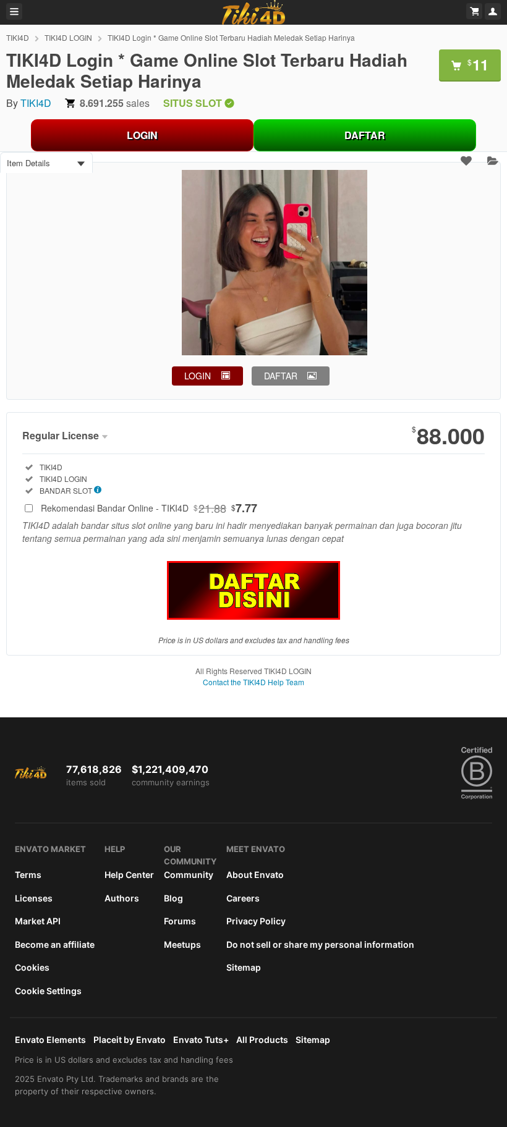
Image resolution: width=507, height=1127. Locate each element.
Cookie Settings (48, 991)
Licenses (34, 898)
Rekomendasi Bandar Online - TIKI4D (149, 507)
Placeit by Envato (129, 1039)
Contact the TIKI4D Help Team (253, 682)
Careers (243, 898)
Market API (38, 921)
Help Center (129, 874)
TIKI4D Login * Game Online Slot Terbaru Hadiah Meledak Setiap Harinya (231, 37)
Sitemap (243, 967)
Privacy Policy (256, 921)
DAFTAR (364, 135)
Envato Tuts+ (201, 1039)
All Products (262, 1039)
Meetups (182, 944)
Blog (173, 898)
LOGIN (142, 135)
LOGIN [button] (197, 375)
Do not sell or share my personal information (320, 944)
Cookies (32, 967)
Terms (28, 874)
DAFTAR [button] (280, 375)
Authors (121, 898)
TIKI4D (17, 37)
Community (188, 874)
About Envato (255, 874)
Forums (180, 921)
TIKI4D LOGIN (68, 37)
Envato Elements (50, 1039)
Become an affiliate (55, 944)
